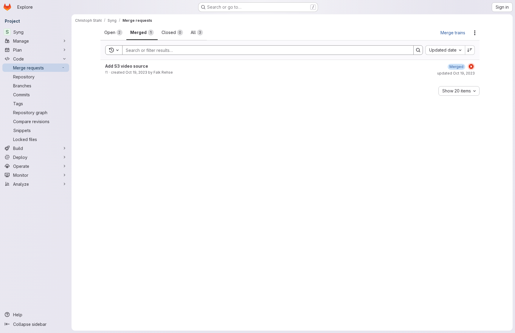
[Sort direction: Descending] (470, 50)
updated (456, 73)
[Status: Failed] (471, 66)
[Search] (418, 50)
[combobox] (445, 50)
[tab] (113, 32)
